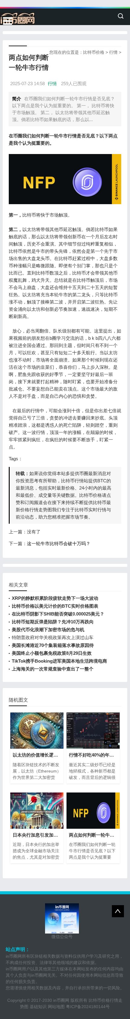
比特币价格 (93, 52)
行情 (113, 52)
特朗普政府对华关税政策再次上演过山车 (52, 637)
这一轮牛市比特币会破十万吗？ (58, 543)
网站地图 (56, 1006)
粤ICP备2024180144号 (88, 1006)
